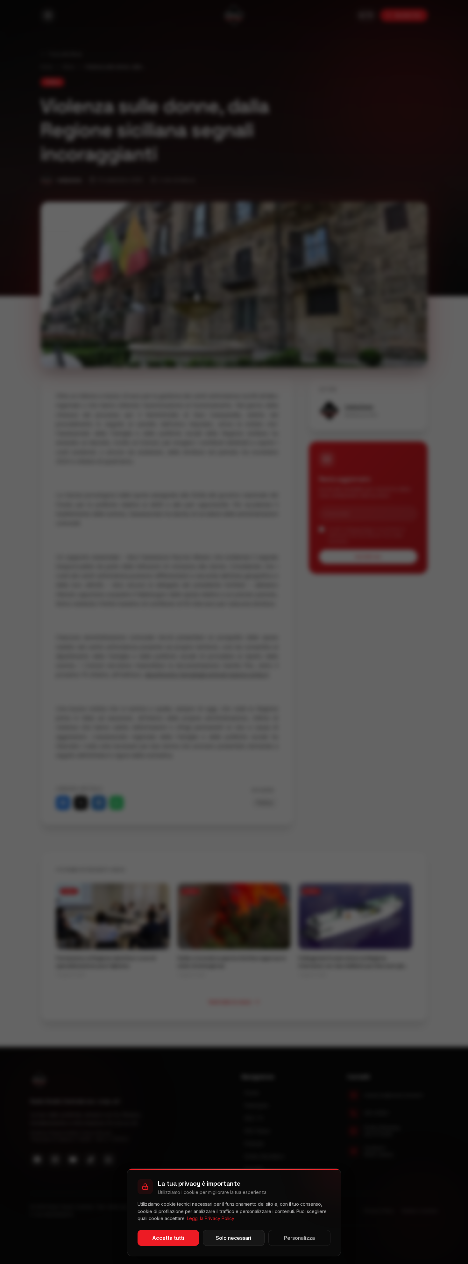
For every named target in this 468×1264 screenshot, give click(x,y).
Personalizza (299, 1238)
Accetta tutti (168, 1238)
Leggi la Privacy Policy (210, 1218)
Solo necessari (233, 1238)
